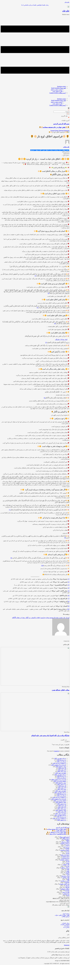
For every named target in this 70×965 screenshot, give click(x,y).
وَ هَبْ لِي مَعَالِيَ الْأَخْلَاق (18, 617)
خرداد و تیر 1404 (61, 778)
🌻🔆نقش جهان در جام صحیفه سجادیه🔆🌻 (54, 127)
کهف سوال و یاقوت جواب (62, 915)
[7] (9, 510)
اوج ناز (67, 617)
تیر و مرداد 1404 (61, 776)
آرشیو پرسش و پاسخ (56, 89)
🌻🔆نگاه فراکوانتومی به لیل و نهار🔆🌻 (57, 834)
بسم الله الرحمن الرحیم (61, 124)
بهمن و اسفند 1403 (60, 783)
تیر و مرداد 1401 (61, 817)
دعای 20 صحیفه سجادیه (52, 617)
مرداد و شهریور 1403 (60, 792)
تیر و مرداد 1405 (61, 760)
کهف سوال (58, 88)
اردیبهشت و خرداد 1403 (59, 797)
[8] (65, 537)
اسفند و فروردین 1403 (59, 781)
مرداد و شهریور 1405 (60, 758)
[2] (48, 293)
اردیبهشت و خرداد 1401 (59, 818)
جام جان (67, 2)
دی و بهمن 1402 (61, 804)
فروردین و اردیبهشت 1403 (58, 799)
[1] (35, 275)
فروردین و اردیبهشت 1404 (58, 779)
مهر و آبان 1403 (61, 789)
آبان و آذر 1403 (62, 787)
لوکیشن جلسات (36, 5)
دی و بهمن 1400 (61, 820)
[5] (46, 342)
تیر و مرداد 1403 (61, 794)
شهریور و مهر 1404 (60, 773)
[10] (42, 565)
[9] (11, 558)
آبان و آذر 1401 (62, 812)
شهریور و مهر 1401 (60, 813)
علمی (43, 150)
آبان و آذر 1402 (62, 807)
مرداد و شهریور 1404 (60, 774)
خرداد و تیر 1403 (61, 795)
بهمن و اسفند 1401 (60, 810)
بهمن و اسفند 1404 (60, 766)
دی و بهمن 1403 (61, 784)
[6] (44, 398)
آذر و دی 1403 (62, 786)
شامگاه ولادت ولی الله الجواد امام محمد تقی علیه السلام (50, 735)
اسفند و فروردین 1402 (59, 800)
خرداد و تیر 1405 (61, 761)
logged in (56, 751)
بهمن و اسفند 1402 (60, 802)
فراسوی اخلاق (41, 617)
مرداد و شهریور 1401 (60, 815)
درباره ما (29, 5)
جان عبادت (62, 617)
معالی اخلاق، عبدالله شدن (60, 690)
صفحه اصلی (65, 913)
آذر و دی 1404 (62, 768)
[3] (37, 307)
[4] (55, 323)
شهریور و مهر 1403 (60, 791)
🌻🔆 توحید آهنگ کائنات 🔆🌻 (60, 830)
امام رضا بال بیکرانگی (61, 339)
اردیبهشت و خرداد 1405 (59, 763)
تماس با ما (24, 5)
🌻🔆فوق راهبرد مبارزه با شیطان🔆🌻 (58, 832)
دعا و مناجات (57, 150)
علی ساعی (66, 147)
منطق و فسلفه (34, 150)
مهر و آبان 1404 (61, 771)
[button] (65, 116)
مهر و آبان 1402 (61, 808)
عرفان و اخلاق (49, 150)
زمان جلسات (45, 5)
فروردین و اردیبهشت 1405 (58, 765)
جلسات (61, 86)
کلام (40, 150)
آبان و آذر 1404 (62, 770)
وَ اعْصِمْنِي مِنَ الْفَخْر (31, 617)
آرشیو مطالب (57, 93)
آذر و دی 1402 (62, 805)
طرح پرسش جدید (57, 91)
